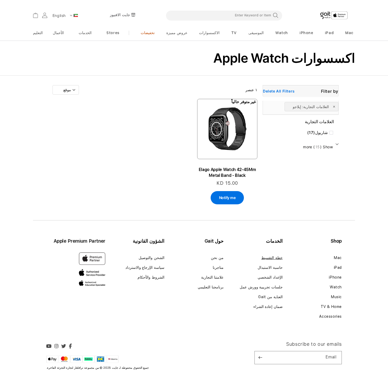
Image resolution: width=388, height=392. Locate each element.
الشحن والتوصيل (151, 258)
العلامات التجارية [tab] (319, 121)
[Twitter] (63, 347)
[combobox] (224, 15)
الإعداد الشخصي (270, 277)
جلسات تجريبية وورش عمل (261, 287)
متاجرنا (218, 267)
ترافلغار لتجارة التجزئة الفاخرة (65, 368)
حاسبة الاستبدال (270, 267)
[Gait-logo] (334, 15)
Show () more (318, 147)
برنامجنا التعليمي (211, 287)
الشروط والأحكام (151, 277)
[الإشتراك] (260, 357)
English (59, 15)
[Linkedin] (56, 347)
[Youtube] (49, 347)
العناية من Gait (270, 297)
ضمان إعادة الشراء (268, 307)
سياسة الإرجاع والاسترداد (144, 267)
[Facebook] (70, 347)
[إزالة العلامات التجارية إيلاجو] (334, 106)
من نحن (217, 258)
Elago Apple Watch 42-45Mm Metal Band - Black (227, 172)
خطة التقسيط (272, 258)
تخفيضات (148, 33)
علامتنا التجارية (212, 277)
